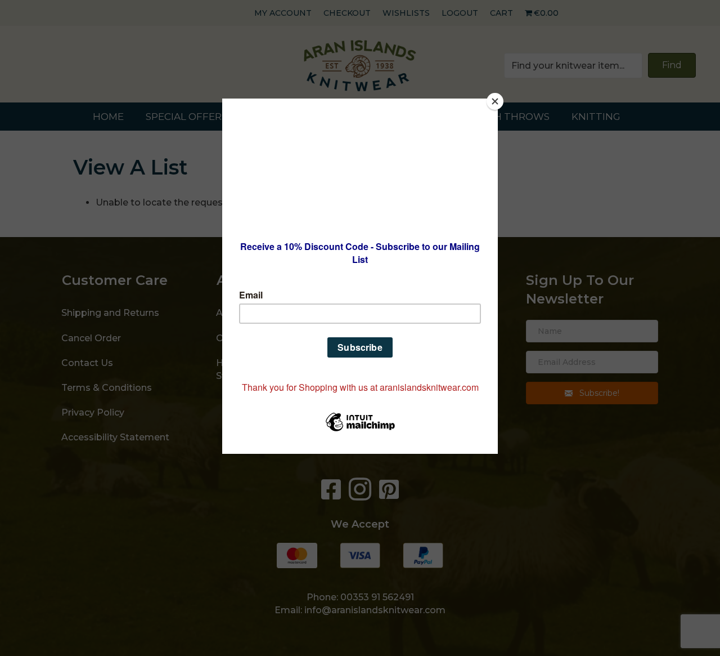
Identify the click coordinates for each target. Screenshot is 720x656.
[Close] (495, 101)
